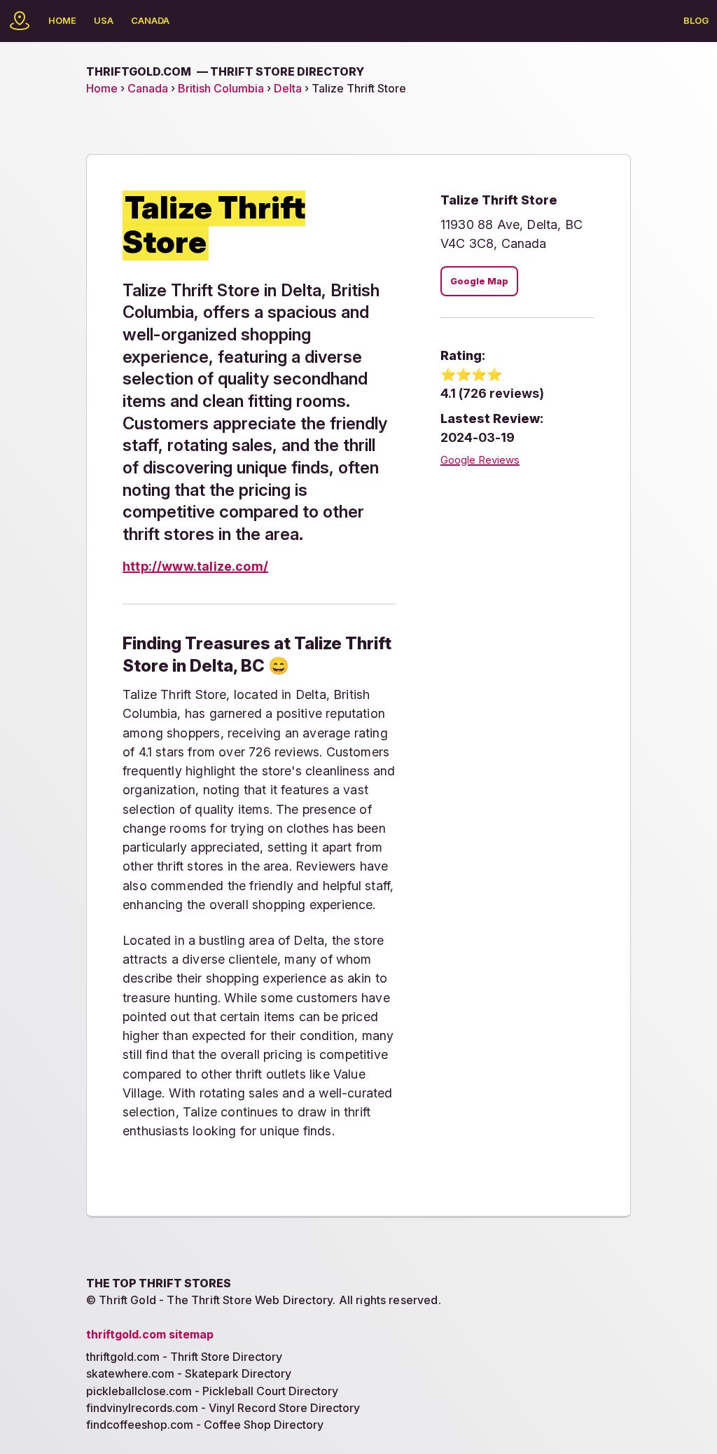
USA (103, 20)
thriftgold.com (225, 71)
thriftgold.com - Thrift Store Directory (184, 1357)
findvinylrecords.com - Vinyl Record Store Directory (223, 1408)
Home (62, 20)
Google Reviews (480, 460)
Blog (696, 20)
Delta (288, 88)
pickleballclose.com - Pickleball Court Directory (212, 1391)
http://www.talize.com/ (195, 566)
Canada (150, 20)
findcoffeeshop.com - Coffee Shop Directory (204, 1425)
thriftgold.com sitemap (150, 1334)
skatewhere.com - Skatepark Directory (188, 1373)
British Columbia (221, 88)
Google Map (479, 281)
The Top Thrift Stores (158, 1283)
